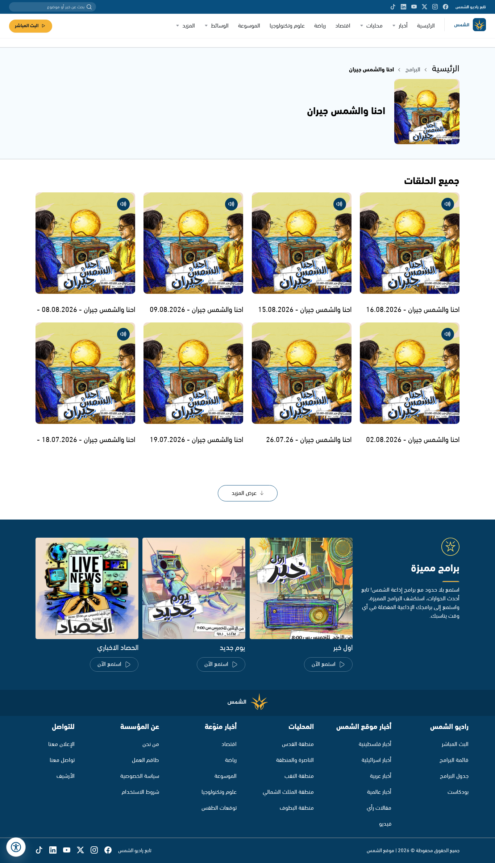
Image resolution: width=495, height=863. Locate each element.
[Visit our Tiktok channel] (393, 7)
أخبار (403, 26)
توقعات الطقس (219, 808)
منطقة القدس (298, 744)
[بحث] (89, 6)
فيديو (385, 824)
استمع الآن (324, 664)
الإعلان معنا (61, 744)
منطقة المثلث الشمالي (288, 792)
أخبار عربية (380, 776)
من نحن (150, 744)
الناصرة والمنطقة (295, 760)
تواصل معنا (62, 760)
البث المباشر (26, 25)
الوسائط (220, 26)
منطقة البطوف (297, 808)
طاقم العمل (145, 760)
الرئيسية (426, 26)
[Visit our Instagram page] (435, 7)
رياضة (320, 26)
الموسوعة (249, 26)
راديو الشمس (449, 727)
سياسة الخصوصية (139, 776)
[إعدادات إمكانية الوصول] (16, 847)
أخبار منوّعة (221, 727)
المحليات (301, 727)
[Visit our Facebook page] (445, 7)
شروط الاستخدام (140, 792)
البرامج (412, 70)
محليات (374, 26)
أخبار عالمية (379, 792)
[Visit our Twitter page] (424, 7)
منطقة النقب (299, 776)
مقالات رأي (379, 808)
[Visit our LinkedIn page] (403, 7)
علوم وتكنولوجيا (287, 26)
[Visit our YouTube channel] (414, 7)
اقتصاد (342, 26)
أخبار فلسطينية (375, 744)
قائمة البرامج (454, 760)
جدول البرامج (454, 776)
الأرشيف (66, 776)
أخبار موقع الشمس (363, 727)
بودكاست (458, 792)
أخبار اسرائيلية (376, 760)
